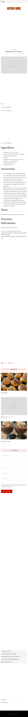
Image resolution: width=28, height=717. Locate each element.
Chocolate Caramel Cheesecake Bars (10, 659)
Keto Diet (14, 49)
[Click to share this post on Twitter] (8, 363)
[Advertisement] (14, 34)
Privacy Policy (4, 702)
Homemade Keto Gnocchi (6, 417)
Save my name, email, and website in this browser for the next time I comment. (13, 485)
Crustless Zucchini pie (6, 651)
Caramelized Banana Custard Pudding (10, 656)
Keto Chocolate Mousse (6, 441)
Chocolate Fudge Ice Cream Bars (9, 653)
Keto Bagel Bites (4, 392)
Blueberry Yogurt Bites (6, 662)
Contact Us (3, 699)
